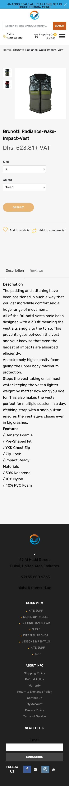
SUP (38, 654)
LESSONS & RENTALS (36, 641)
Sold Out (18, 207)
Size (6, 162)
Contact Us (34, 698)
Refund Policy (34, 679)
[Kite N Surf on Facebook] (27, 769)
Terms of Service (34, 716)
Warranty (35, 685)
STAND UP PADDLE (35, 617)
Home (7, 50)
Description (15, 270)
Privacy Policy (34, 710)
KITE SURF (36, 610)
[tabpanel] (40, 93)
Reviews (36, 271)
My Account (35, 704)
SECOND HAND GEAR (36, 623)
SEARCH (59, 25)
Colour (7, 180)
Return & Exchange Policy (34, 691)
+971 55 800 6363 (14, 38)
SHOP (36, 629)
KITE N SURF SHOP (35, 635)
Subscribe (34, 756)
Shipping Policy (34, 673)
